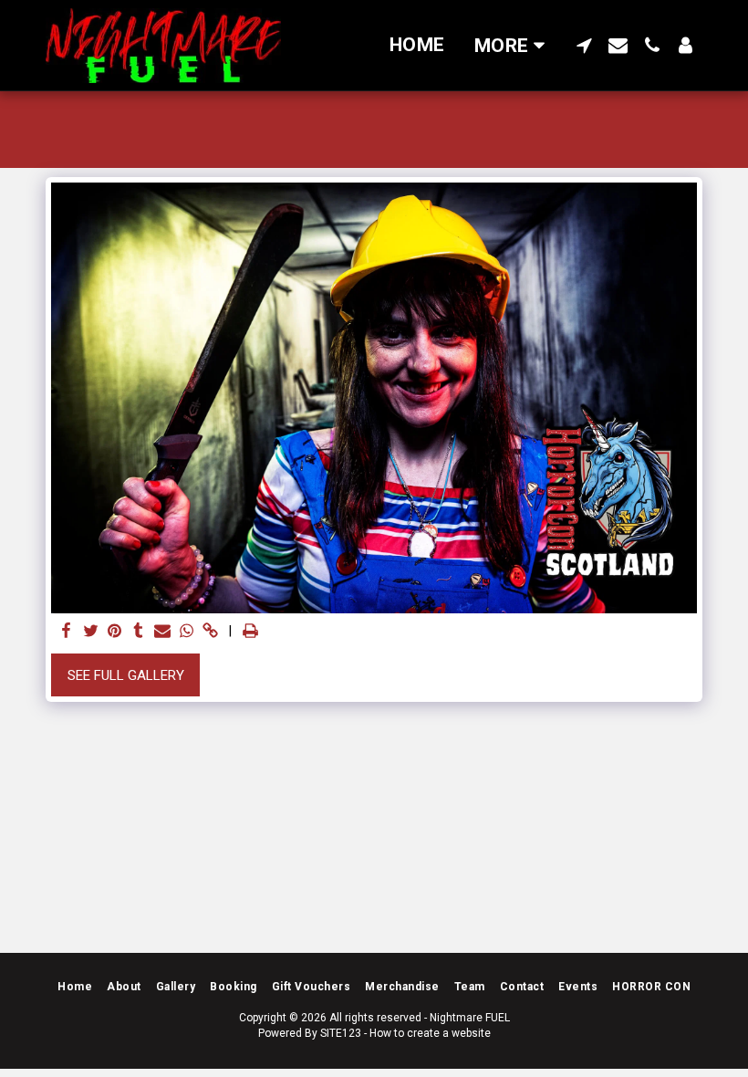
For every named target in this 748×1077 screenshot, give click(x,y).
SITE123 (340, 1033)
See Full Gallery (126, 675)
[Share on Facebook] (67, 631)
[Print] (250, 631)
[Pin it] (114, 631)
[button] (584, 45)
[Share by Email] (162, 631)
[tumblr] (138, 631)
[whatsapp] (186, 631)
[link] (210, 631)
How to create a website (430, 1033)
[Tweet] (90, 631)
